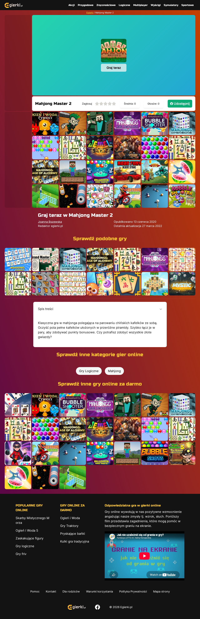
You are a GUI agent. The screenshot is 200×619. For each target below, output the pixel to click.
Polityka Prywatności (133, 591)
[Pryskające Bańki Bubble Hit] (45, 147)
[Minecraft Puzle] (100, 123)
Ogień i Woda (70, 518)
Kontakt (51, 591)
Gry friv (21, 554)
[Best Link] (100, 283)
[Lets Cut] (182, 172)
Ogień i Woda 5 (27, 530)
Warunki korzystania (99, 591)
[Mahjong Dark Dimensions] (127, 123)
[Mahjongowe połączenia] (72, 283)
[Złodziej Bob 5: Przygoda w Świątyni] (182, 453)
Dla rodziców (71, 591)
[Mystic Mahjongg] (182, 283)
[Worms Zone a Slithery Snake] (72, 196)
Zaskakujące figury (29, 538)
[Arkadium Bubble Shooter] (154, 123)
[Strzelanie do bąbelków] (100, 172)
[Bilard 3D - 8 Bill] (154, 196)
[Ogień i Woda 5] (45, 123)
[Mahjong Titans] (182, 147)
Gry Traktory (69, 526)
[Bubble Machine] (182, 196)
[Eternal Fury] (127, 147)
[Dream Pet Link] (182, 259)
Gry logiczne (25, 546)
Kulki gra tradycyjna (74, 541)
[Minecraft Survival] (72, 172)
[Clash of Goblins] (72, 123)
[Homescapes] (45, 196)
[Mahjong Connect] (18, 259)
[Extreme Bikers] (127, 196)
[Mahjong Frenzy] (127, 283)
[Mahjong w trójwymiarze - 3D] (182, 123)
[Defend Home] (154, 172)
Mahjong (114, 371)
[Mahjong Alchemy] (45, 172)
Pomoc (35, 591)
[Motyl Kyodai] (45, 283)
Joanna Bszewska (50, 221)
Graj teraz (114, 68)
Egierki (89, 12)
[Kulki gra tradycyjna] (154, 147)
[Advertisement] (18, 62)
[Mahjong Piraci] (154, 283)
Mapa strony (161, 591)
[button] (100, 309)
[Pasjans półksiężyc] (18, 405)
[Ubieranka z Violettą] (18, 453)
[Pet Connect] (100, 196)
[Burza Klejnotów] (100, 147)
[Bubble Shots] (154, 453)
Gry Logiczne (89, 371)
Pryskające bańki (72, 533)
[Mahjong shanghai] (72, 147)
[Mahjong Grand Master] (45, 259)
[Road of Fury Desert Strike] (127, 172)
